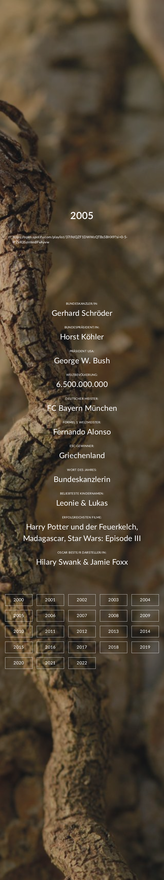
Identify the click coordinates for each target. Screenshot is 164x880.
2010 (18, 631)
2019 (145, 647)
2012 (82, 631)
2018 (113, 647)
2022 (82, 663)
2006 (50, 616)
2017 (82, 647)
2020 (18, 663)
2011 (50, 631)
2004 (145, 600)
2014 (145, 631)
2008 (113, 616)
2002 (82, 600)
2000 (18, 600)
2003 (113, 600)
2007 (82, 616)
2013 (113, 631)
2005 (18, 616)
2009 (145, 616)
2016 (50, 647)
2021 (50, 663)
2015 (18, 647)
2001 (50, 600)
